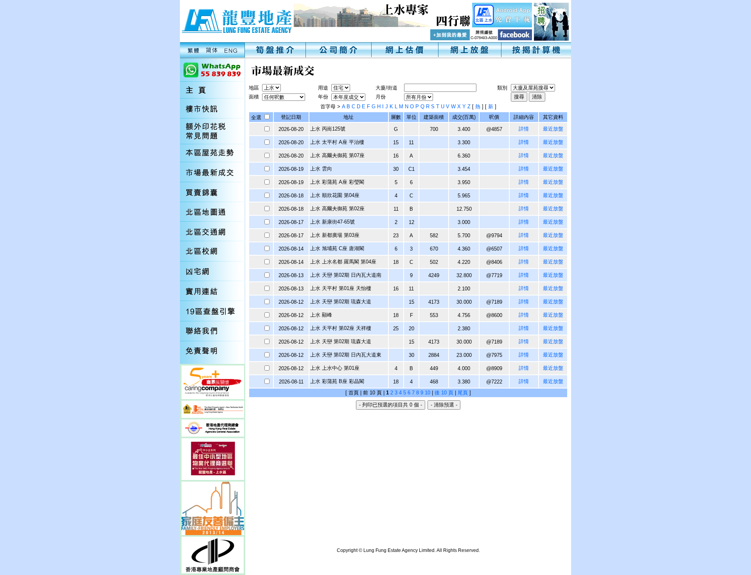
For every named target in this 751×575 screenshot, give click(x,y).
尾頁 (463, 393)
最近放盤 (553, 129)
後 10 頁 (444, 393)
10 (427, 393)
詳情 (524, 129)
